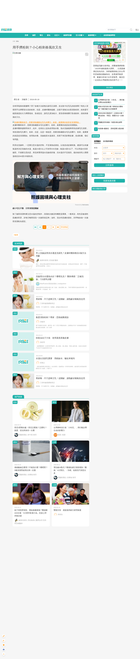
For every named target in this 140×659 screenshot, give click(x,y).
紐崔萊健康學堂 (109, 35)
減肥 (34, 35)
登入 (137, 30)
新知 (48, 35)
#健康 (16, 235)
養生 (41, 35)
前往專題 (109, 87)
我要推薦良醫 (109, 181)
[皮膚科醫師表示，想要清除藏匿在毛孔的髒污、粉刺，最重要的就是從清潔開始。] (51, 122)
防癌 (26, 35)
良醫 (14, 41)
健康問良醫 (67, 35)
